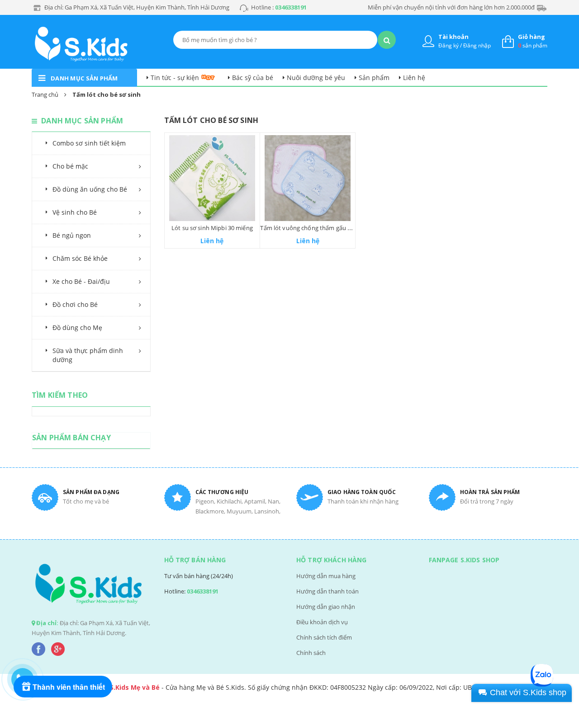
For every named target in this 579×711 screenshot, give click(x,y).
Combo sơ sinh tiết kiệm (89, 143)
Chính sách (311, 653)
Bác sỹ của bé (252, 77)
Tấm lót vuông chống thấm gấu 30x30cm (316, 228)
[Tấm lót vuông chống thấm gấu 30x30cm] (307, 178)
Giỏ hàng (531, 37)
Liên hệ (414, 77)
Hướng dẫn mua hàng (326, 576)
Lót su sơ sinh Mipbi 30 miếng (212, 228)
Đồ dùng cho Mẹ (77, 327)
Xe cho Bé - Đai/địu (81, 281)
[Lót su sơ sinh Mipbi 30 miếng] (212, 178)
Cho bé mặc (70, 166)
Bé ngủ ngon (71, 235)
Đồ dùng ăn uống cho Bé (89, 189)
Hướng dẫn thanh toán (327, 591)
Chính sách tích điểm (324, 637)
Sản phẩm (374, 77)
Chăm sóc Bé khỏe (80, 258)
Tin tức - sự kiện (175, 77)
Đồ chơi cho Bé (75, 304)
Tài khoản (453, 37)
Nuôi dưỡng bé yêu (316, 77)
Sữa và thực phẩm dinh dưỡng (87, 355)
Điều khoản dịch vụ (322, 622)
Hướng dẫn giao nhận (325, 607)
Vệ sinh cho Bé (74, 212)
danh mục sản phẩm (84, 78)
